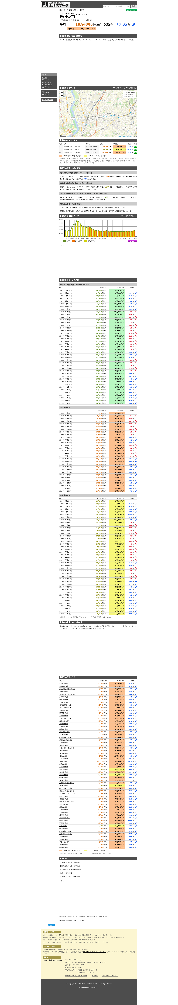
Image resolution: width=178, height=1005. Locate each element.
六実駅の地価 (63, 697)
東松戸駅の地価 (64, 732)
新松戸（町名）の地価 (66, 801)
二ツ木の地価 (63, 810)
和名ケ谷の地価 (64, 842)
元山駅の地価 (63, 716)
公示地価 (61, 935)
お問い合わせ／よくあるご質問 (76, 976)
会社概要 (95, 976)
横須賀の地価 (63, 815)
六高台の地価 (63, 745)
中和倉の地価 (63, 796)
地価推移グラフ (47, 85)
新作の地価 (63, 826)
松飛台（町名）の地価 (66, 791)
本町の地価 (63, 761)
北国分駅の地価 (64, 726)
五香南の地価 (63, 839)
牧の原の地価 (63, 772)
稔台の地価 (63, 764)
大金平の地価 (63, 775)
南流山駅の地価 (64, 686)
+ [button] (62, 92)
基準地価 (68, 935)
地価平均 (44, 78)
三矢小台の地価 (64, 759)
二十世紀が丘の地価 (65, 740)
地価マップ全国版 (47, 100)
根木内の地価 (63, 847)
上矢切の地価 (63, 844)
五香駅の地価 (63, 713)
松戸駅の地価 (63, 683)
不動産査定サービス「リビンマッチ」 (94, 952)
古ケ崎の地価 (63, 753)
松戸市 (75, 10)
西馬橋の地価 (63, 823)
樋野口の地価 (63, 799)
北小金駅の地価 (64, 734)
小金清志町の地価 (65, 831)
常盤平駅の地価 (64, 710)
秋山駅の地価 (63, 729)
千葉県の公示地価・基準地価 (70, 866)
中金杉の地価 (63, 820)
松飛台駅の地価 (64, 721)
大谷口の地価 (63, 812)
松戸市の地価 (46, 94)
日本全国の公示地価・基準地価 (70, 869)
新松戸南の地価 (64, 804)
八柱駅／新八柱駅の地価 (67, 694)
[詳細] (135, 147)
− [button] (62, 95)
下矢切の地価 (63, 767)
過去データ (45, 87)
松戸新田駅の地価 (65, 705)
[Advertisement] (49, 40)
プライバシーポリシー (110, 976)
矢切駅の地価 (63, 724)
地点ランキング (47, 82)
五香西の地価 (63, 836)
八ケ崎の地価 (63, 742)
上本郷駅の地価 (64, 702)
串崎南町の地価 (64, 818)
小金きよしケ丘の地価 (66, 748)
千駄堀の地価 (63, 828)
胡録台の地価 (63, 769)
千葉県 (69, 10)
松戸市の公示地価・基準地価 (70, 862)
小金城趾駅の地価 (65, 737)
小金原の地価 (63, 750)
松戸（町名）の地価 (65, 788)
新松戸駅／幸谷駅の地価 (67, 689)
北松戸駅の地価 (64, 699)
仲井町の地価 (63, 777)
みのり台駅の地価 (65, 708)
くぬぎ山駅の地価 (65, 718)
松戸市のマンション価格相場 (70, 876)
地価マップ (45, 80)
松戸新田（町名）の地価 (67, 793)
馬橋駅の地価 (63, 691)
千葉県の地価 (46, 92)
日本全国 (62, 10)
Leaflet (119, 136)
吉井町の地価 (63, 785)
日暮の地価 (63, 756)
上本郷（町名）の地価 (66, 783)
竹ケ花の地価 (63, 780)
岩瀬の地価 (63, 807)
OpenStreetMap (127, 136)
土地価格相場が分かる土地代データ (89, 987)
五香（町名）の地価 (65, 834)
